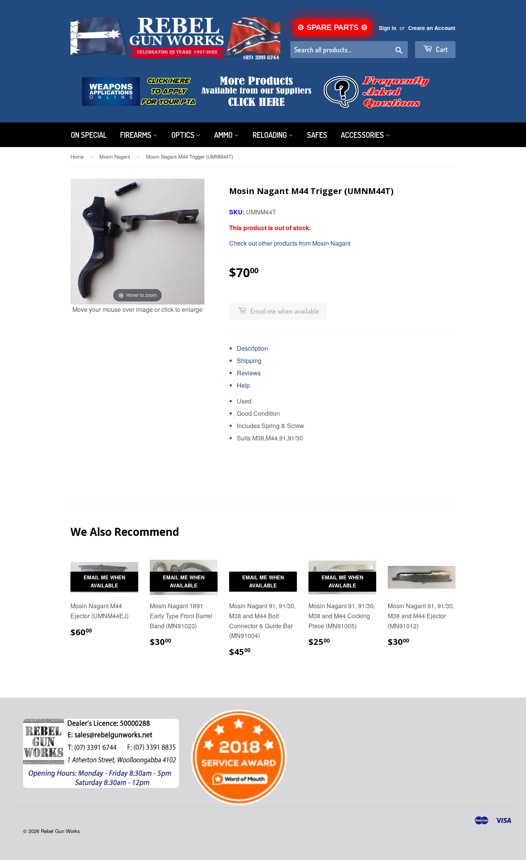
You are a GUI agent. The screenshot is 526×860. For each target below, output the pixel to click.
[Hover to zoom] (137, 240)
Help (243, 385)
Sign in (387, 28)
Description (252, 348)
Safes (317, 135)
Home (77, 156)
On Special (89, 135)
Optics (183, 135)
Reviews (249, 372)
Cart (441, 49)
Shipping (249, 360)
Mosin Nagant (114, 156)
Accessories (363, 135)
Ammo (224, 135)
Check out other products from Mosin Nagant (289, 243)
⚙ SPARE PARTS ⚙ (332, 27)
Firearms (136, 135)
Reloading (270, 135)
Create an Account (432, 28)
